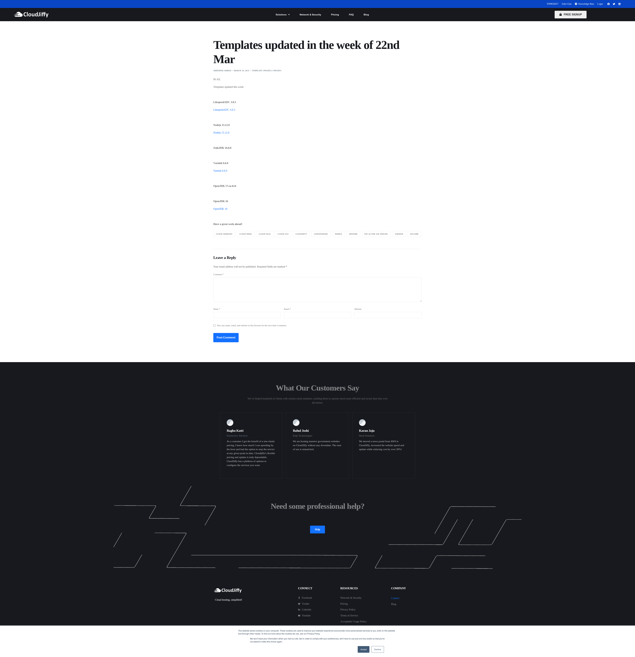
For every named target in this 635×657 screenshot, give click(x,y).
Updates (277, 71)
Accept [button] (363, 649)
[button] (283, 14)
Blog (366, 14)
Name (216, 309)
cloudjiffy (301, 234)
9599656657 (552, 4)
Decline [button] (377, 649)
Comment (218, 274)
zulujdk (414, 234)
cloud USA (283, 234)
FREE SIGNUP (572, 14)
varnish (399, 234)
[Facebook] (608, 4)
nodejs (338, 234)
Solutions (281, 14)
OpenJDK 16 (220, 208)
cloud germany (224, 234)
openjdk (353, 234)
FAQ (351, 14)
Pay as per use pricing (376, 234)
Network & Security (310, 14)
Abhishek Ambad (222, 71)
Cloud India (245, 234)
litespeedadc (321, 234)
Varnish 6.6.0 (220, 170)
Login (600, 4)
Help (317, 529)
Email (287, 309)
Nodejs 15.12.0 (221, 132)
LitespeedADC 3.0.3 (224, 109)
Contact (395, 598)
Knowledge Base (585, 4)
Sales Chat (567, 4)
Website (357, 309)
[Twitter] (614, 4)
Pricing (335, 14)
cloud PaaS (265, 234)
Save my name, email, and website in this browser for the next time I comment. (252, 325)
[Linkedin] (619, 4)
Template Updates (262, 71)
